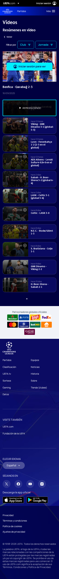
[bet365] (35, 325)
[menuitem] (29, 11)
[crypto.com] (24, 325)
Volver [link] (9, 36)
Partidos (7, 360)
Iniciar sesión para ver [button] (32, 66)
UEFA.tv (7, 373)
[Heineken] (12, 317)
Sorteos (7, 380)
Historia (35, 373)
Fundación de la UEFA (14, 433)
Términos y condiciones (15, 520)
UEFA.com (8, 426)
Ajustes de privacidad (14, 531)
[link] (21, 11)
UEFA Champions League (7, 11)
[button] (50, 11)
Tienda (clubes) (39, 387)
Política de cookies (12, 526)
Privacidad (8, 515)
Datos (6, 394)
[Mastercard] (12, 325)
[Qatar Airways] (29, 332)
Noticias (35, 366)
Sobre (34, 380)
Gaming (7, 387)
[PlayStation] (24, 317)
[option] (29, 108)
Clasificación (9, 366)
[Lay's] (35, 317)
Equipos (35, 360)
